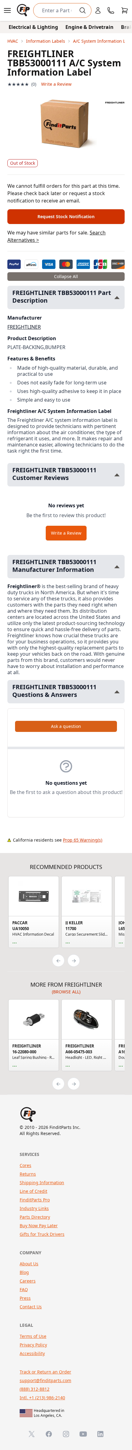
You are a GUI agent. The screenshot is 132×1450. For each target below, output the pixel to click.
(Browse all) (66, 992)
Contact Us (31, 1307)
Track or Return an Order (45, 1372)
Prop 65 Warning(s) (82, 840)
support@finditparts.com (45, 1380)
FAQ (24, 1289)
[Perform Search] (82, 10)
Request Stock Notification (66, 216)
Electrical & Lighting (33, 27)
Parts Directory (35, 1217)
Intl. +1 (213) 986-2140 (42, 1398)
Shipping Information (42, 1182)
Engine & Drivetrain (89, 27)
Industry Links (34, 1208)
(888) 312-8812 (34, 1389)
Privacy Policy (33, 1345)
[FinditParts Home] (24, 10)
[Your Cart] (124, 10)
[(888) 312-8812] (110, 10)
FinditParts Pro (35, 1200)
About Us (29, 1264)
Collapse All (66, 276)
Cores (25, 1165)
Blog (24, 1272)
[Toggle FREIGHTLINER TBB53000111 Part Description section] (117, 297)
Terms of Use (33, 1336)
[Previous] (58, 960)
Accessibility (32, 1353)
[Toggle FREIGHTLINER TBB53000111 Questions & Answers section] (117, 692)
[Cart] (124, 10)
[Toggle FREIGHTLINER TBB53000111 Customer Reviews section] (117, 475)
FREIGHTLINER (24, 327)
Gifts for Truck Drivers (42, 1234)
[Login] (97, 10)
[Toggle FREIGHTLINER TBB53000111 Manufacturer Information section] (117, 566)
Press (25, 1298)
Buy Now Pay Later (39, 1225)
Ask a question (66, 726)
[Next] (74, 960)
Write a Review (56, 84)
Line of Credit (33, 1191)
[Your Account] (97, 10)
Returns (28, 1174)
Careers (28, 1281)
